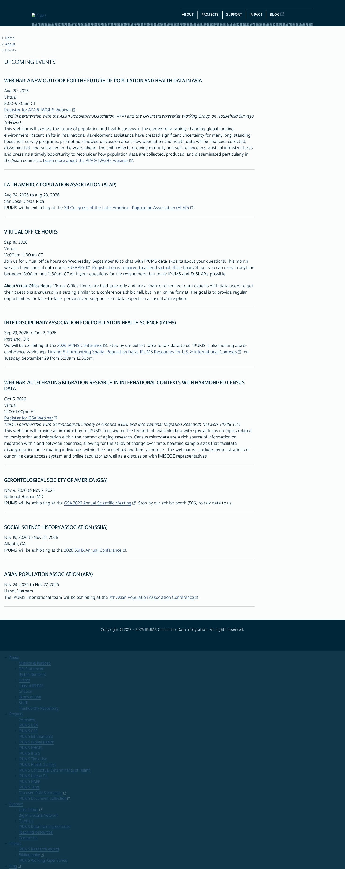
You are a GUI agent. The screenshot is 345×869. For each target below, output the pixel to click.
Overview (27, 719)
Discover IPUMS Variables (40, 793)
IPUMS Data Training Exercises (45, 826)
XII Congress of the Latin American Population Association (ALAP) (126, 208)
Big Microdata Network (38, 815)
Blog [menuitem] (275, 14)
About (10, 44)
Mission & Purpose (35, 663)
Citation (25, 691)
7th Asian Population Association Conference (151, 597)
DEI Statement (31, 669)
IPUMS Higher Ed (33, 776)
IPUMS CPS (28, 731)
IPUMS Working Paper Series (43, 860)
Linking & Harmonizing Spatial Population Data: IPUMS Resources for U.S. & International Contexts (142, 352)
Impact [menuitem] (256, 14)
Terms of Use (30, 697)
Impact (15, 843)
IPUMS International (36, 736)
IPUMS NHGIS (30, 748)
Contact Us (28, 838)
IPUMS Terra (29, 787)
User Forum (28, 809)
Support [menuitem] (234, 14)
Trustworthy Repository (38, 708)
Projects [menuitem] (210, 14)
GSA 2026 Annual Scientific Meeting (97, 503)
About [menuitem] (188, 14)
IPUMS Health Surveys (38, 764)
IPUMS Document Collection (42, 798)
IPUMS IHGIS (29, 753)
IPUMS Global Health (36, 742)
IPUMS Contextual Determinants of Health (55, 770)
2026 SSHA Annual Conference (93, 550)
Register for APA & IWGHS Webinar (37, 110)
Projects (16, 714)
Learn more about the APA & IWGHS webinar (85, 160)
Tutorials (26, 821)
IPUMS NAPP (29, 781)
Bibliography (29, 855)
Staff (23, 702)
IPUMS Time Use (33, 759)
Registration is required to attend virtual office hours (143, 267)
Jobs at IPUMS (31, 686)
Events (24, 680)
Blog (13, 866)
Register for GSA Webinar (28, 418)
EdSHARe (76, 267)
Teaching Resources (36, 832)
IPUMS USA (28, 725)
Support (16, 804)
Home (10, 38)
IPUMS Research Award (39, 849)
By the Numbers (32, 674)
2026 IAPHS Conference (80, 345)
